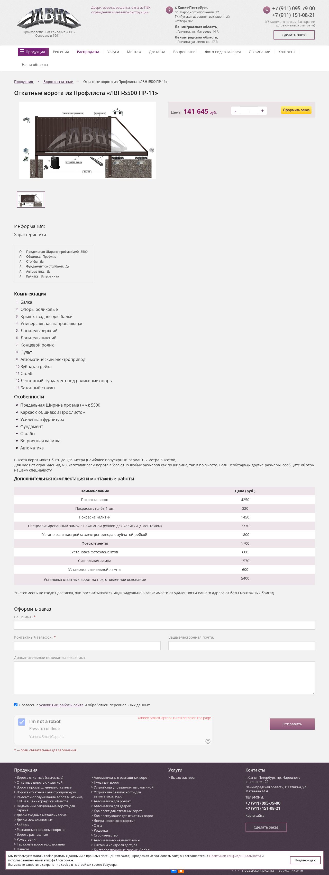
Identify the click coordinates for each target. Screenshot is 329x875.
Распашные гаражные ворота (41, 829)
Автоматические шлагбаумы (117, 840)
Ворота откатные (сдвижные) (40, 777)
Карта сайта (254, 815)
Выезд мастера (183, 777)
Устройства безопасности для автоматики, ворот (117, 794)
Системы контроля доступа (115, 845)
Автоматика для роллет (112, 801)
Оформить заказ (296, 110)
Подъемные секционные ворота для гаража (46, 808)
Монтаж (134, 51)
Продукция (35, 51)
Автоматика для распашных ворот (121, 777)
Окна (98, 825)
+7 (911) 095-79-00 (293, 8)
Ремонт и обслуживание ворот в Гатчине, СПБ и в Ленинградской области (50, 799)
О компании (259, 51)
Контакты (286, 51)
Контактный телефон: (35, 637)
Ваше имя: (25, 616)
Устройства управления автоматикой (123, 787)
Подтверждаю (305, 860)
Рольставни (26, 839)
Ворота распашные (32, 834)
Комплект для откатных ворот (118, 811)
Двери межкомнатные (35, 820)
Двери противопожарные (114, 820)
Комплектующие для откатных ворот (123, 815)
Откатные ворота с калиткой (39, 782)
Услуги (113, 51)
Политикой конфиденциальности (235, 856)
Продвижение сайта (258, 870)
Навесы (23, 849)
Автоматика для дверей (112, 806)
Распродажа (88, 51)
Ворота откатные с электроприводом (46, 792)
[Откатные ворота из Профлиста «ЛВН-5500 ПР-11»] (87, 139)
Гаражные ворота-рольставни (41, 844)
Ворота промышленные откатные (44, 787)
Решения (61, 51)
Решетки (101, 830)
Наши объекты (35, 64)
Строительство (106, 835)
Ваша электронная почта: (191, 637)
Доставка (157, 51)
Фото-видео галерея (223, 51)
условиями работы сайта (61, 705)
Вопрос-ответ (185, 51)
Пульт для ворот (107, 782)
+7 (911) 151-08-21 (293, 15)
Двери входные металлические (42, 815)
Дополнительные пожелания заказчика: (50, 657)
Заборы (23, 824)
